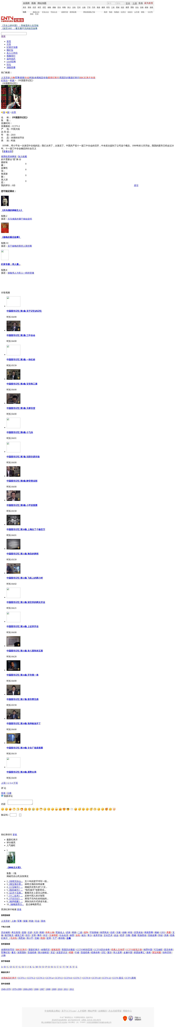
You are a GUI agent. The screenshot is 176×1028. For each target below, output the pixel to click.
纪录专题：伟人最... (10, 264)
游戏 (151, 7)
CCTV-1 (22, 978)
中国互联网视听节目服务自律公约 (99, 1022)
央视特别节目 (7, 949)
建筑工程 (19, 935)
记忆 (103, 952)
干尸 (54, 938)
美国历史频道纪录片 (69, 77)
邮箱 (146, 7)
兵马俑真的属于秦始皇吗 (20, 219)
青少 (69, 7)
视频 (33, 3)
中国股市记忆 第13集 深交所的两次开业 (26, 602)
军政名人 (60, 932)
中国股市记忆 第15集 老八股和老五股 (25, 651)
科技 (130, 932)
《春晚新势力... (16, 904)
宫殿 (37, 938)
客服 (140, 3)
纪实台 (4, 80)
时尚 (108, 7)
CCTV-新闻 (130, 978)
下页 (15, 783)
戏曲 (54, 7)
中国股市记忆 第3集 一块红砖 (21, 359)
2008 (48, 989)
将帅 (74, 932)
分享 (14, 112)
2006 (36, 989)
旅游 (98, 7)
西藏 (134, 935)
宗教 (128, 935)
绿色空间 (167, 952)
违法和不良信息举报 (59, 1020)
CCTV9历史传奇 (102, 949)
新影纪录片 (33, 949)
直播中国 (64, 12)
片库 (9, 44)
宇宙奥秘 (94, 932)
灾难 (118, 932)
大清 (36, 932)
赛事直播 (73, 12)
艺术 (79, 7)
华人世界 (117, 952)
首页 (24, 7)
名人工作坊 (12, 53)
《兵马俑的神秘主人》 (12, 210)
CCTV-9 (86, 978)
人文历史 (5, 77)
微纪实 (10, 50)
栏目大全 (45, 12)
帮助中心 (127, 1011)
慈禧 (41, 932)
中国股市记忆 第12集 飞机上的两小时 (25, 578)
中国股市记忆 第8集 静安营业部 (22, 481)
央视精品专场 (41, 77)
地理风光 (104, 932)
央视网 (26, 3)
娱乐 (84, 935)
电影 (110, 12)
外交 (45, 935)
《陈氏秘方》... (15, 890)
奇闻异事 (148, 932)
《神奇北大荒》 (14, 867)
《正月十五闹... (15, 893)
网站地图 (42, 3)
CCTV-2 (31, 978)
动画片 (130, 12)
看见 (13, 952)
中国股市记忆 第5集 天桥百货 (21, 408)
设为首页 (148, 3)
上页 (3, 783)
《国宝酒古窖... (15, 884)
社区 (122, 7)
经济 (34, 7)
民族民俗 (142, 935)
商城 (117, 7)
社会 (37, 921)
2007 (42, 989)
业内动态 (11, 59)
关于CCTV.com (68, 1011)
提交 (136, 185)
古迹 (30, 932)
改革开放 (97, 935)
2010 (60, 989)
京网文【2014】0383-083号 (91, 1020)
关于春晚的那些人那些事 (20, 246)
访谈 (141, 7)
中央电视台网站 (52, 1011)
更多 (15, 834)
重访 (109, 952)
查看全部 (7, 151)
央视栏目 (45, 949)
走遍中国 (127, 952)
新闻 (29, 7)
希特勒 (61, 938)
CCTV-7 (77, 978)
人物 (13, 921)
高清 (105, 12)
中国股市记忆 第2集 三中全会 (21, 335)
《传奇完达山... (15, 881)
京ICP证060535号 (74, 1020)
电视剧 (116, 12)
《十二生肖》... (15, 896)
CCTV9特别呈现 (84, 949)
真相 (148, 952)
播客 (142, 12)
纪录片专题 (12, 47)
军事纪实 (5, 952)
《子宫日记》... (15, 898)
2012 (71, 989)
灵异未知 (138, 932)
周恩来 (21, 938)
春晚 (49, 7)
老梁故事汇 (139, 952)
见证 (52, 952)
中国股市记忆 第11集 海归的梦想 (22, 554)
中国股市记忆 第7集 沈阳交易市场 (23, 457)
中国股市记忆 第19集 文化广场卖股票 (25, 748)
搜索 (3, 36)
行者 (77, 952)
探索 (22, 77)
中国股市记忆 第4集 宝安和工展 (22, 384)
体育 (39, 7)
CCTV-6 (68, 978)
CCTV (150, 12)
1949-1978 (6, 989)
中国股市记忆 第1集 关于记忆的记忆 (24, 311)
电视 (24, 12)
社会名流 (63, 935)
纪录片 (123, 12)
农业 (116, 935)
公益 (84, 7)
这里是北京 (61, 952)
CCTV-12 (106, 978)
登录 (128, 3)
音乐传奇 (168, 949)
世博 (48, 938)
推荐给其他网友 (8, 156)
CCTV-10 (96, 978)
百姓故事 (152, 935)
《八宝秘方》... (15, 887)
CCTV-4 (49, 978)
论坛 (137, 7)
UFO (162, 932)
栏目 (36, 14)
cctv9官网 (11, 61)
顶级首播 (11, 67)
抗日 (27, 935)
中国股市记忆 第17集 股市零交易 (22, 699)
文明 (33, 935)
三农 (113, 7)
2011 (66, 989)
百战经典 (32, 952)
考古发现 (15, 932)
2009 (54, 989)
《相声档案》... (15, 901)
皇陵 (24, 932)
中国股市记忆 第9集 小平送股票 (22, 505)
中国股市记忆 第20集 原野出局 (21, 772)
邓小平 (30, 938)
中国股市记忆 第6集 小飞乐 (20, 432)
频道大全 (36, 12)
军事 (17, 77)
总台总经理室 (115, 1011)
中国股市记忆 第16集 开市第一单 (22, 675)
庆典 (166, 935)
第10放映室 (43, 952)
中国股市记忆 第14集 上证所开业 (22, 626)
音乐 (59, 7)
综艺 (44, 7)
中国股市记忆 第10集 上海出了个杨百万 (26, 529)
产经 (88, 7)
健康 (103, 7)
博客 (132, 7)
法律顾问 (102, 1011)
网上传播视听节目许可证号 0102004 (54, 1022)
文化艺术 (108, 935)
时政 (32, 77)
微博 (127, 7)
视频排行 (11, 56)
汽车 (93, 7)
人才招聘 (81, 1011)
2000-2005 (28, 989)
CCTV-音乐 (117, 978)
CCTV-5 (59, 978)
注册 (135, 3)
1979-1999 (17, 989)
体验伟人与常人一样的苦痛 (21, 273)
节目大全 (54, 12)
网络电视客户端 (89, 12)
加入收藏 (22, 156)
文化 (74, 7)
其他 (43, 921)
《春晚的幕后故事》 (11, 237)
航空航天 (9, 935)
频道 (31, 14)
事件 (39, 935)
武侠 (68, 932)
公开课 (136, 12)
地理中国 (147, 949)
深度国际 (21, 952)
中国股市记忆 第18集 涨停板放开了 (24, 723)
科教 (64, 7)
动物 (124, 932)
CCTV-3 (40, 978)
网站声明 (92, 1011)
